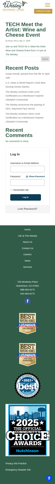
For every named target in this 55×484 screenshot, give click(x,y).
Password (15, 176)
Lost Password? (27, 208)
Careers (27, 254)
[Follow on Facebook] (27, 301)
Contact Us (27, 248)
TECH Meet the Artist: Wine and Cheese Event (26, 29)
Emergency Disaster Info (18, 469)
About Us (27, 242)
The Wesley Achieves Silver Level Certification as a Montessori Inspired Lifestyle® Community (24, 118)
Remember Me (21, 190)
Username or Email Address (24, 163)
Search (45, 59)
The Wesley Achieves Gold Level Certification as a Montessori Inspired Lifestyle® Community (24, 96)
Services (27, 267)
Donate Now (43, 11)
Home (27, 229)
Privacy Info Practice (16, 463)
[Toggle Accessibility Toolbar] (49, 478)
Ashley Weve (13, 41)
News (27, 260)
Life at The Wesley (27, 236)
